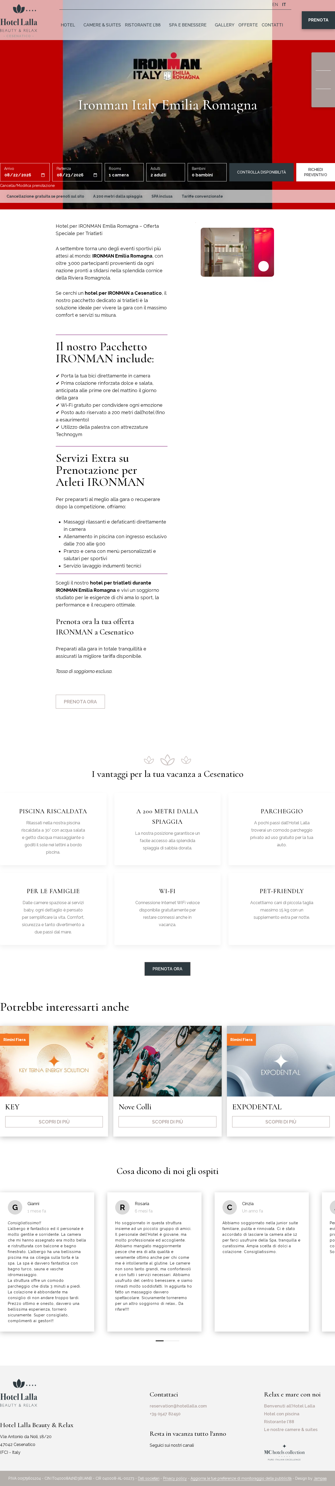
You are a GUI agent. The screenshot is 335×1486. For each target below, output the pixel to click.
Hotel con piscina (281, 1413)
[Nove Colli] (167, 1061)
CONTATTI (272, 25)
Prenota (318, 20)
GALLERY (224, 25)
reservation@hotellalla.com (178, 1406)
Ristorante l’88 (143, 25)
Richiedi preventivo (315, 172)
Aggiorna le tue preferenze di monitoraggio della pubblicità (241, 1478)
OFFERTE (248, 25)
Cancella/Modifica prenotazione (27, 185)
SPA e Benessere (187, 25)
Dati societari (148, 1478)
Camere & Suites (102, 25)
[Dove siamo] (323, 61)
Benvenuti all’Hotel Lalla (289, 1406)
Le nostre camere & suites (290, 1429)
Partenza (64, 168)
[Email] (323, 80)
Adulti (155, 168)
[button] (160, 1340)
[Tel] (323, 98)
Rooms (115, 168)
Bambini (198, 168)
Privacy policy (175, 1478)
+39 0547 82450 (165, 1413)
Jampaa (320, 1478)
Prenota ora (80, 701)
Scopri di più (54, 1122)
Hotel (68, 25)
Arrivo (9, 168)
